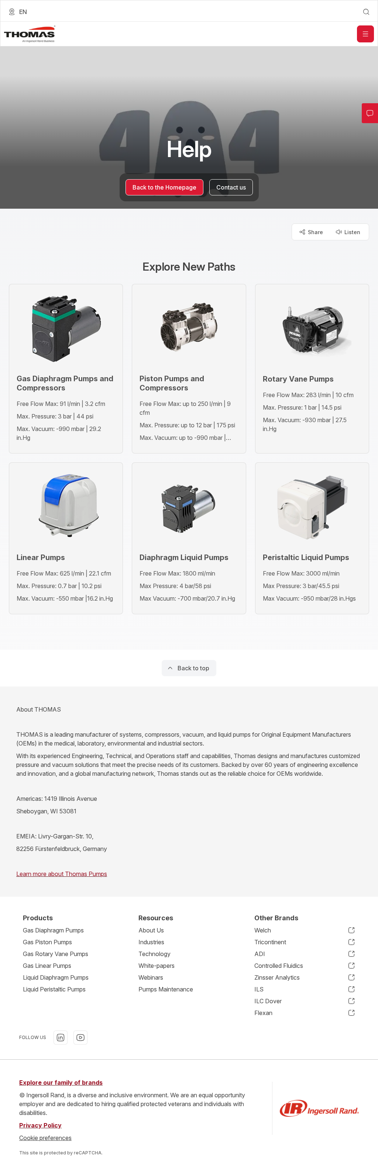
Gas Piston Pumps (47, 942)
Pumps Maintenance (165, 989)
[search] (366, 11)
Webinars (150, 977)
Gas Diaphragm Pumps (53, 930)
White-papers (156, 965)
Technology (154, 954)
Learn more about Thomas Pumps (61, 874)
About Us (151, 930)
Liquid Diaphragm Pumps (56, 977)
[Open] (365, 33)
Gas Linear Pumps (47, 965)
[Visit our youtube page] (80, 1038)
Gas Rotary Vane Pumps (55, 954)
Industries (151, 942)
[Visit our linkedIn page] (61, 1038)
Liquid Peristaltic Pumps (54, 989)
